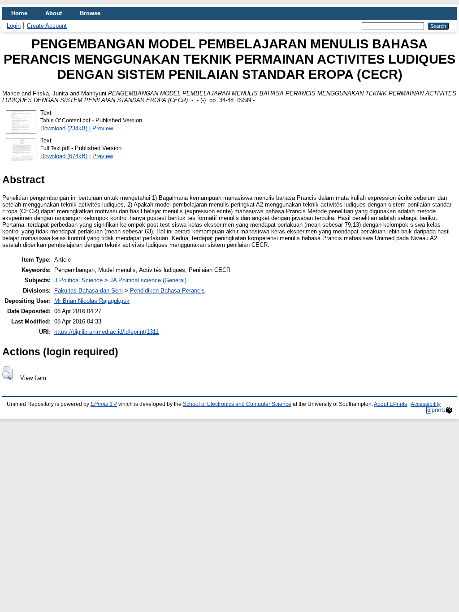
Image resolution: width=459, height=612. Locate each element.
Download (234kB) (63, 128)
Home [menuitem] (19, 13)
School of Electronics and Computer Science (237, 404)
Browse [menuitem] (90, 13)
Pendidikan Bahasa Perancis (167, 290)
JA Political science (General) (148, 280)
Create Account (47, 25)
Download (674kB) (63, 156)
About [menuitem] (53, 13)
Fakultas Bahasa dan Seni (88, 290)
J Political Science (78, 280)
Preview (102, 128)
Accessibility (426, 404)
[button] (7, 373)
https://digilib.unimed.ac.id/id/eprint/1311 (106, 331)
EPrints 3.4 (104, 404)
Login (14, 25)
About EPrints (390, 404)
